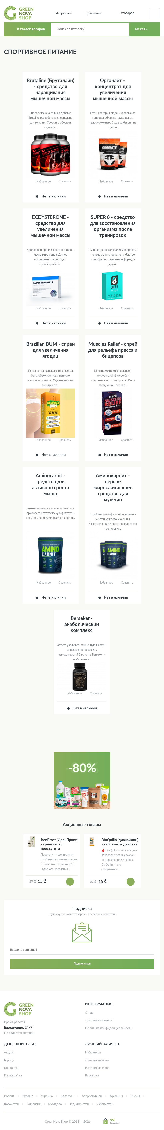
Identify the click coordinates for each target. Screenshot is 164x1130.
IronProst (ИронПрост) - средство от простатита (59, 844)
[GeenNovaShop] (19, 13)
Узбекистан (105, 1104)
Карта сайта (13, 1075)
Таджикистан (79, 1104)
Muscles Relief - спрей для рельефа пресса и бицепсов (112, 350)
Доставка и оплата (99, 1020)
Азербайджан (92, 1096)
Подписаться (82, 963)
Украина (47, 1096)
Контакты (11, 1067)
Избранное (93, 1052)
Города (9, 1060)
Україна (27, 1096)
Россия (9, 1096)
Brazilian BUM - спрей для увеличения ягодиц (50, 350)
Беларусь (67, 1096)
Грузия (135, 1096)
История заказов (97, 1067)
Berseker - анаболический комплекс (81, 624)
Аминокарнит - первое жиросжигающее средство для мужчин (112, 487)
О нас (89, 1012)
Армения (116, 1096)
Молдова (55, 1104)
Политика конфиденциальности (108, 1028)
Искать (141, 29)
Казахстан (11, 1104)
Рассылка (92, 1075)
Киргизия (34, 1104)
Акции (8, 1052)
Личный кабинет (97, 1060)
